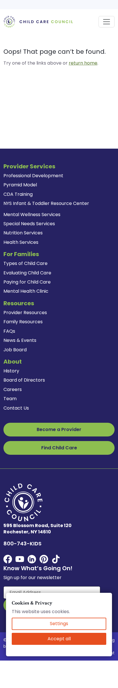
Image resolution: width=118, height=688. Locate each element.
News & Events (19, 340)
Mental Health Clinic (25, 291)
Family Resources (23, 321)
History (11, 371)
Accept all (59, 638)
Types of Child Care (25, 263)
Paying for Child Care (27, 282)
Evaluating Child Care (27, 273)
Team (10, 398)
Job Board (15, 349)
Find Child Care (59, 447)
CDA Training (18, 194)
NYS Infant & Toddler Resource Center (46, 203)
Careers (12, 389)
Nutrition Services (23, 233)
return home (83, 63)
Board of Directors (24, 380)
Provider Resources (25, 312)
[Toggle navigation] (107, 21)
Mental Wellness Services (31, 214)
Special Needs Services (29, 223)
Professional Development (33, 175)
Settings (59, 623)
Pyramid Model (20, 185)
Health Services (20, 242)
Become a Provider (59, 429)
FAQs (9, 331)
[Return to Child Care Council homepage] (39, 21)
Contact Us (16, 408)
